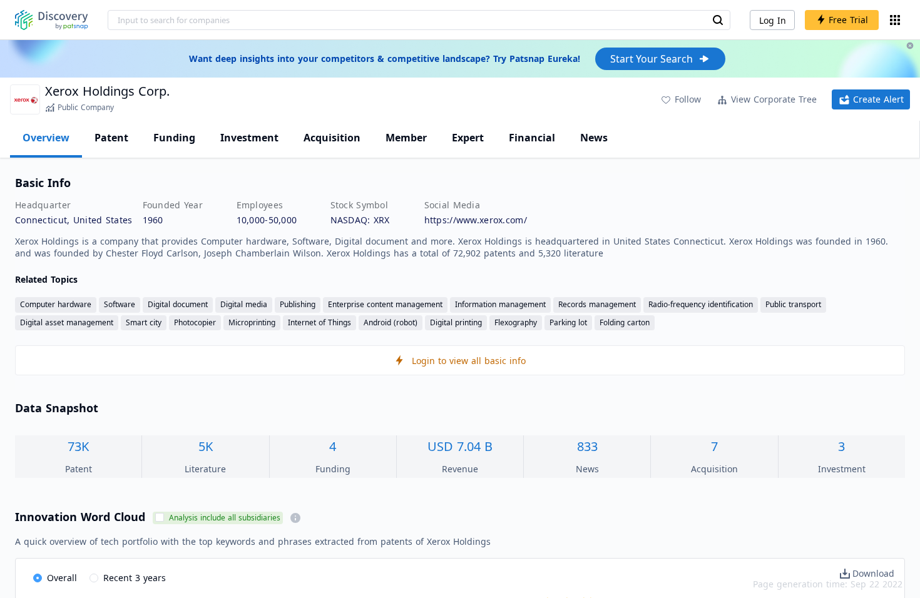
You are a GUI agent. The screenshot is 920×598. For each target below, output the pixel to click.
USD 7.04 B (460, 446)
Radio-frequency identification (700, 304)
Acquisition (332, 137)
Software (119, 304)
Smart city (143, 322)
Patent (111, 137)
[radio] (55, 578)
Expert (468, 137)
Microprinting (251, 322)
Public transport (793, 304)
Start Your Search (651, 59)
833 (587, 446)
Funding (174, 137)
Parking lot (568, 322)
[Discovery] (51, 20)
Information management (500, 304)
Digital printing (456, 322)
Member (406, 137)
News (594, 137)
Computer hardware (55, 304)
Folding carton (625, 322)
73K (78, 446)
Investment (249, 137)
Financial (532, 137)
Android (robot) (390, 322)
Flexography (515, 322)
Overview (46, 137)
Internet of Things (319, 322)
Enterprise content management (385, 304)
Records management (597, 304)
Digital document (178, 304)
